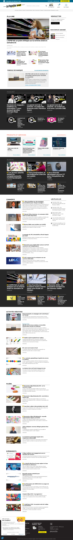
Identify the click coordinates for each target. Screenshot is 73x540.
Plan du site (26, 538)
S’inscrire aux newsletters (13, 1)
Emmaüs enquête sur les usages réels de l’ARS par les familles (58, 224)
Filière (34, 10)
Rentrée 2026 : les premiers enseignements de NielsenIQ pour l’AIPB (58, 209)
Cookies (54, 538)
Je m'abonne (65, 1)
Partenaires (53, 10)
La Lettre (56, 10)
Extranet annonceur (53, 1)
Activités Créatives (29, 10)
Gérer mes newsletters (60, 37)
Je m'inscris (55, 23)
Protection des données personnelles (45, 538)
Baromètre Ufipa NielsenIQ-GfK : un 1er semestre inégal (57, 214)
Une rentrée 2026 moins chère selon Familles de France (58, 219)
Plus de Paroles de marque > (42, 70)
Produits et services (47, 10)
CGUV (37, 538)
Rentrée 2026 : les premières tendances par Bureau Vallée (58, 203)
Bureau (20, 10)
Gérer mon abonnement (60, 35)
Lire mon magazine (59, 33)
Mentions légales (32, 538)
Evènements (37, 10)
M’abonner (58, 39)
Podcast (41, 10)
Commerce (16, 10)
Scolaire (24, 10)
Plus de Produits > (61, 134)
